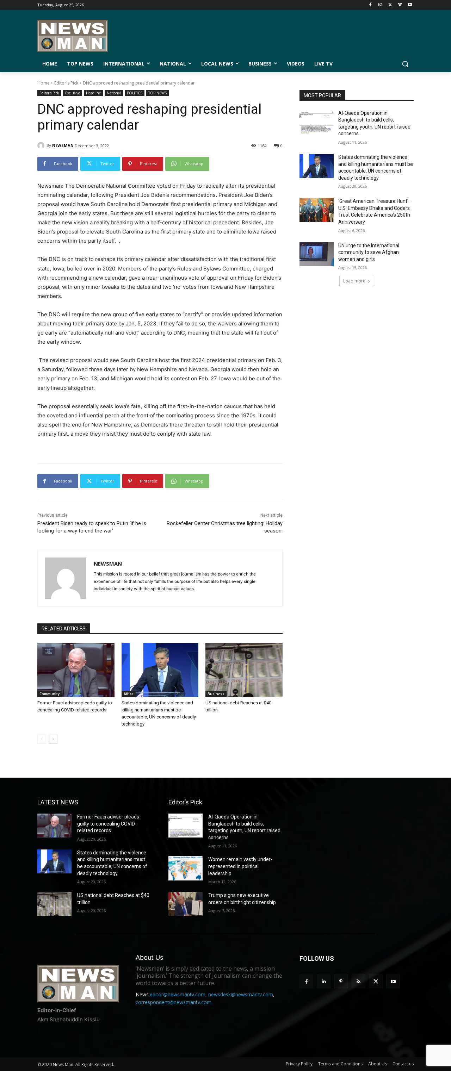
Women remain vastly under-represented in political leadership (240, 866)
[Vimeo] (400, 5)
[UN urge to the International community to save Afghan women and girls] (316, 254)
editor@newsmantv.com (177, 994)
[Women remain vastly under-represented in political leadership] (185, 868)
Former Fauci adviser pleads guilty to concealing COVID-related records (108, 823)
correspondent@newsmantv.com (173, 1002)
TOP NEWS (157, 93)
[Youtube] (410, 5)
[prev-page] (41, 739)
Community (49, 693)
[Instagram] (380, 5)
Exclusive (72, 93)
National (114, 93)
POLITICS (134, 93)
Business (216, 693)
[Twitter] (390, 5)
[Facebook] (370, 5)
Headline (93, 93)
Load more (354, 281)
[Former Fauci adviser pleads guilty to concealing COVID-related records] (76, 670)
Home (43, 83)
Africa (129, 693)
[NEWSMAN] (42, 145)
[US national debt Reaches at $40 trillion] (244, 670)
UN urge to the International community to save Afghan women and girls (368, 252)
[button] (405, 63)
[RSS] (358, 981)
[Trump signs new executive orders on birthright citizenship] (185, 904)
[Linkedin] (323, 981)
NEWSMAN (63, 145)
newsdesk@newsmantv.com (240, 994)
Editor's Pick (66, 83)
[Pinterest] (341, 981)
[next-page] (53, 739)
